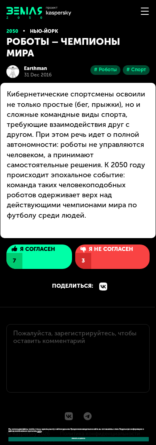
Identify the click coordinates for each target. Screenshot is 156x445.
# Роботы (105, 69)
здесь (39, 431)
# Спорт (136, 69)
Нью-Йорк (44, 31)
